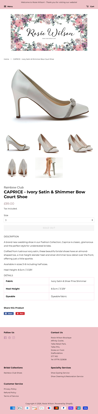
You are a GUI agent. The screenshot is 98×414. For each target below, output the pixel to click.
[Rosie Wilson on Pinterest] (9, 338)
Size (6, 215)
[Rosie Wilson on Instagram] (13, 338)
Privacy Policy (10, 389)
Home (6, 59)
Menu (10, 6)
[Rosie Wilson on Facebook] (5, 338)
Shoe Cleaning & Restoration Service (67, 376)
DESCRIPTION (11, 236)
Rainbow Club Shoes (13, 373)
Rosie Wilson (48, 403)
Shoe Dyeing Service (60, 373)
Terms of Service (11, 396)
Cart (92, 6)
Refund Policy (10, 392)
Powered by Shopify (64, 403)
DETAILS (8, 275)
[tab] (49, 236)
